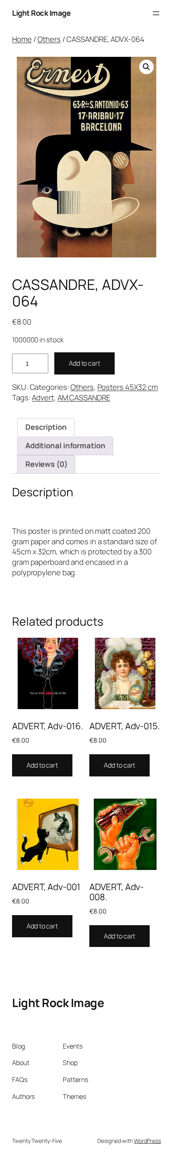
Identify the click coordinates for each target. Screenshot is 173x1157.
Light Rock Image (41, 13)
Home (22, 39)
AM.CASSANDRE (84, 397)
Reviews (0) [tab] (46, 464)
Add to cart (84, 363)
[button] (146, 67)
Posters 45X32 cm (127, 387)
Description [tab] (46, 427)
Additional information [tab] (65, 445)
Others (48, 39)
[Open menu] (156, 13)
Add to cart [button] (42, 765)
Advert (43, 397)
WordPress (147, 1141)
